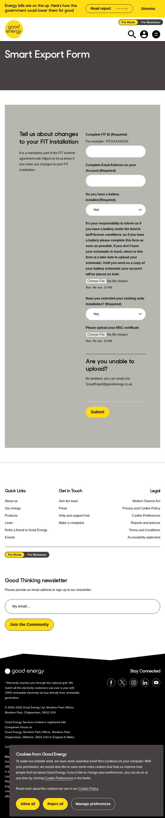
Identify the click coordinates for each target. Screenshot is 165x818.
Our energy (13, 508)
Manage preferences (93, 806)
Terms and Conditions (144, 530)
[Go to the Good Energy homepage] (14, 29)
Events (10, 537)
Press (63, 508)
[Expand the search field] (132, 34)
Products (11, 515)
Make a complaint (71, 523)
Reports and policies (145, 523)
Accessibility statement (144, 537)
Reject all (57, 806)
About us (11, 501)
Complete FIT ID (106, 134)
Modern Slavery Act (146, 501)
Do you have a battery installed (102, 197)
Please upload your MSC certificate (112, 327)
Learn (9, 523)
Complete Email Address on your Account (111, 167)
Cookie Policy (88, 788)
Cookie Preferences (59, 778)
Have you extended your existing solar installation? (115, 301)
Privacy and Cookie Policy (141, 508)
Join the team (68, 501)
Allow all (30, 806)
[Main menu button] (156, 34)
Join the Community (29, 624)
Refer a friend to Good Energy (26, 530)
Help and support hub (74, 515)
